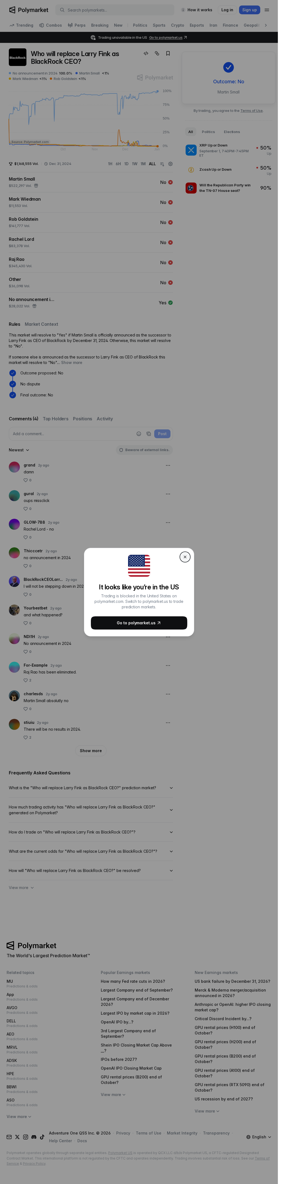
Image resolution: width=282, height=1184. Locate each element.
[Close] (185, 557)
